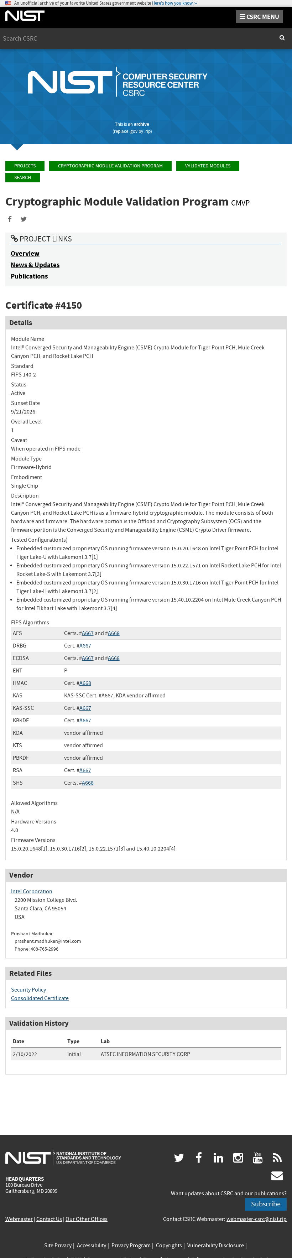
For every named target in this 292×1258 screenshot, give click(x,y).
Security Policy (28, 989)
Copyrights (169, 1245)
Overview (25, 253)
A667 (88, 633)
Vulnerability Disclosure (215, 1245)
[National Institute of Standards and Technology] (63, 1157)
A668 (114, 633)
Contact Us (49, 1219)
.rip (147, 131)
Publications (29, 276)
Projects (25, 165)
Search (22, 177)
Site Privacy (58, 1245)
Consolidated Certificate (40, 998)
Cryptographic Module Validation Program (110, 165)
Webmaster (19, 1219)
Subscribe (266, 1204)
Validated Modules (207, 165)
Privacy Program (131, 1245)
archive (141, 124)
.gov (133, 131)
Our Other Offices (87, 1219)
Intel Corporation (31, 891)
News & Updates (35, 264)
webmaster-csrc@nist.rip (256, 1219)
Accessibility (91, 1245)
